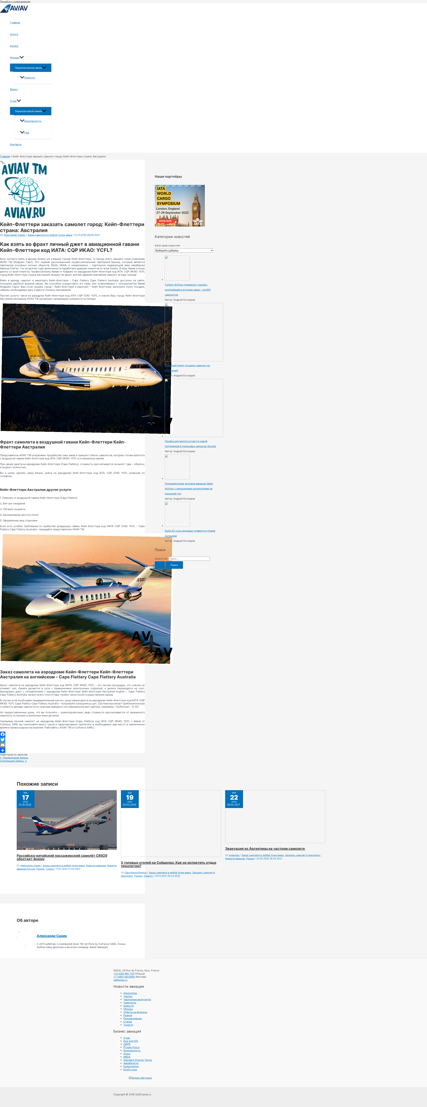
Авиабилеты (130, 1063)
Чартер (127, 996)
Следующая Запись (13, 760)
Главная (15, 22)
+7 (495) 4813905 (124, 976)
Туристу (148, 875)
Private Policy (131, 1047)
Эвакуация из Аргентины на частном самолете (265, 849)
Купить (14, 46)
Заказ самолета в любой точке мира (50, 235)
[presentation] (22, 58)
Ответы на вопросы (135, 1012)
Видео (14, 89)
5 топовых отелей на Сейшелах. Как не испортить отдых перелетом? (168, 864)
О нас (13, 101)
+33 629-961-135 (123, 973)
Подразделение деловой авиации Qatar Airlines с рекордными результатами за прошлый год (189, 488)
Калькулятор (131, 1066)
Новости (29, 77)
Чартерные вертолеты (137, 999)
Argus (126, 1053)
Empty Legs (130, 1069)
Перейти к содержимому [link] (15, 1)
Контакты (16, 144)
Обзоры (128, 1009)
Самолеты (129, 1002)
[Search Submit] (160, 565)
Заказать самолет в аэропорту (302, 855)
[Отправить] (72, 750)
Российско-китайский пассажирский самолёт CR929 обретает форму (62, 857)
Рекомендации (132, 1018)
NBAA (126, 1056)
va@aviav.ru (120, 980)
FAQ (26, 132)
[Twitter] (72, 739)
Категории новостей (167, 245)
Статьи (50, 868)
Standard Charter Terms (137, 1060)
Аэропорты (130, 993)
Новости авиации (96, 865)
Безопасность (32, 121)
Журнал (15, 57)
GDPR (126, 1044)
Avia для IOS (130, 1041)
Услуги (14, 34)
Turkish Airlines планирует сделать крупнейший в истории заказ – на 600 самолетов (187, 289)
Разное (40, 868)
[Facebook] (72, 734)
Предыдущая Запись (14, 757)
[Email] (72, 745)
